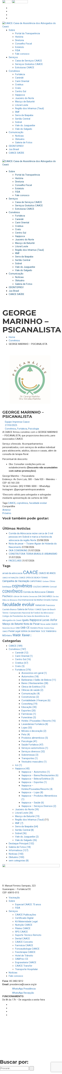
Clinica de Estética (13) (33, 686)
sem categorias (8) (19, 860)
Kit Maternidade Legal (26, 921)
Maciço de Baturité (12, 623)
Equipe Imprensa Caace (17, 421)
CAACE (12, 503)
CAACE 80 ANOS (47, 573)
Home (12, 337)
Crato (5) (19, 666)
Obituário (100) (16, 857)
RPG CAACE (21, 931)
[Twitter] (10, 14)
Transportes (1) (29, 758)
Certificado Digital (24, 918)
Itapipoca (35, 620)
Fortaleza (22, 428)
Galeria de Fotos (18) (20, 847)
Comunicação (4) (30, 693)
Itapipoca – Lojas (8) (32, 792)
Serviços (13, 911)
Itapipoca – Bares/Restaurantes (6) (39, 775)
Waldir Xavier (21, 635)
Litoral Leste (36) (24, 812)
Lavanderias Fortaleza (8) (34, 724)
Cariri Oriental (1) (24, 656)
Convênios (14, 340)
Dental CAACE (22, 938)
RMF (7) (19, 823)
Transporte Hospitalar (26, 969)
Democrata (33, 596)
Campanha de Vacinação (15, 581)
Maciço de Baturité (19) (27, 816)
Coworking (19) (29, 703)
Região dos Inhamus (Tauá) (29, 819)
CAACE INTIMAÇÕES (10, 578)
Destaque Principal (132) (21, 843)
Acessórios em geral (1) (34, 673)
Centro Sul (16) (23, 659)
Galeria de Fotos (25, 609)
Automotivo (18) (30, 676)
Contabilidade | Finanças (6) (35, 700)
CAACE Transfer (23, 965)
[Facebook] (10, 8)
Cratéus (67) (21, 662)
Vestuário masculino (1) (34, 761)
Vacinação (14, 897)
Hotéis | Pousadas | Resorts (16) (38, 720)
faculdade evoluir (38, 503)
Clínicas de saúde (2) (32, 690)
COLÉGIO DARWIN (41, 587)
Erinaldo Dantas (51, 600)
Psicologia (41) (29, 741)
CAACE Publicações (25, 914)
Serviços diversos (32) (33, 751)
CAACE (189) (15, 645)
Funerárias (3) (28, 717)
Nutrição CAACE (23, 924)
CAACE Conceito (24, 941)
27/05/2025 (11, 425)
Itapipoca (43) (22, 768)
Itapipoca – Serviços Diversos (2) (38, 806)
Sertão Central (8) (24, 830)
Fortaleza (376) (23, 669)
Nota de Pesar (32, 623)
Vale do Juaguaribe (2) (27, 836)
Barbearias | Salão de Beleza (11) (38, 679)
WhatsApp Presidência (23, 988)
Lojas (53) (26, 727)
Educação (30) (29, 707)
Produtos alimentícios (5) (34, 737)
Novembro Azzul (8, 628)
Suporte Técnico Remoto (28, 935)
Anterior (6, 509)
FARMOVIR (40, 605)
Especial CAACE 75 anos (28, 904)
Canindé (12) (21, 652)
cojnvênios (22, 503)
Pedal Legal (14, 631)
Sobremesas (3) (29, 754)
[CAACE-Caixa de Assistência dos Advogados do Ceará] (31, 24)
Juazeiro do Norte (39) (27, 809)
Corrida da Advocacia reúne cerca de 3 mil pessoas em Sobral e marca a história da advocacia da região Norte (31, 537)
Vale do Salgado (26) (26, 840)
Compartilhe (8, 506)
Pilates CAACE (22, 928)
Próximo (6, 513)
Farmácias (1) (28, 713)
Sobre (12, 901)
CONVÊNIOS (12, 591)
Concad (53, 587)
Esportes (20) (28, 710)
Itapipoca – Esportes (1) (34, 782)
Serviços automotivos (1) (34, 748)
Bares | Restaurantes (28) (34, 683)
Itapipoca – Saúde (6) (32, 802)
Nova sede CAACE (49, 624)
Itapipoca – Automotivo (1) (35, 771)
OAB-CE (25, 627)
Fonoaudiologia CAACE (27, 948)
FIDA (17, 907)
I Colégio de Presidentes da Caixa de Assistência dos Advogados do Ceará (28, 616)
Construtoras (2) (30, 696)
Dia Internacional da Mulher (30, 600)
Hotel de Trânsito (24, 955)
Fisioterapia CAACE (25, 952)
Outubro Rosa (36, 628)
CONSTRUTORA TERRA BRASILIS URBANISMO (33, 553)
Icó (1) (18, 765)
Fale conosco (16, 976)
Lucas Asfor (49, 620)
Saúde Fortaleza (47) (32, 744)
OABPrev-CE (21, 958)
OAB (18, 628)
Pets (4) (25, 734)
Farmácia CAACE (24, 945)
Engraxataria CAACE (25, 962)
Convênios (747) (17, 649)
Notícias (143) (16, 853)
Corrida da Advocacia (34, 592)
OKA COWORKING (18, 550)
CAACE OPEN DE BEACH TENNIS (33, 578)
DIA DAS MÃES (45, 596)
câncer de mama (20, 596)
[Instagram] (10, 11)
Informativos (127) (18, 850)
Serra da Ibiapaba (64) (26, 826)
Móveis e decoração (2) (33, 731)
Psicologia (33, 428)
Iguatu (25, 620)
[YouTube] (10, 18)
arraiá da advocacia (12, 573)
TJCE (43, 631)
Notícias (13, 972)
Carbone (45, 581)
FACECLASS (15, 560)
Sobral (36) (21, 833)
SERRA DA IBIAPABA (30, 631)
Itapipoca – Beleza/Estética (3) (37, 778)
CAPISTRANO (36, 581)
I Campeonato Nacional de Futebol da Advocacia (31, 613)
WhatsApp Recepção (22, 992)
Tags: (5, 503)
